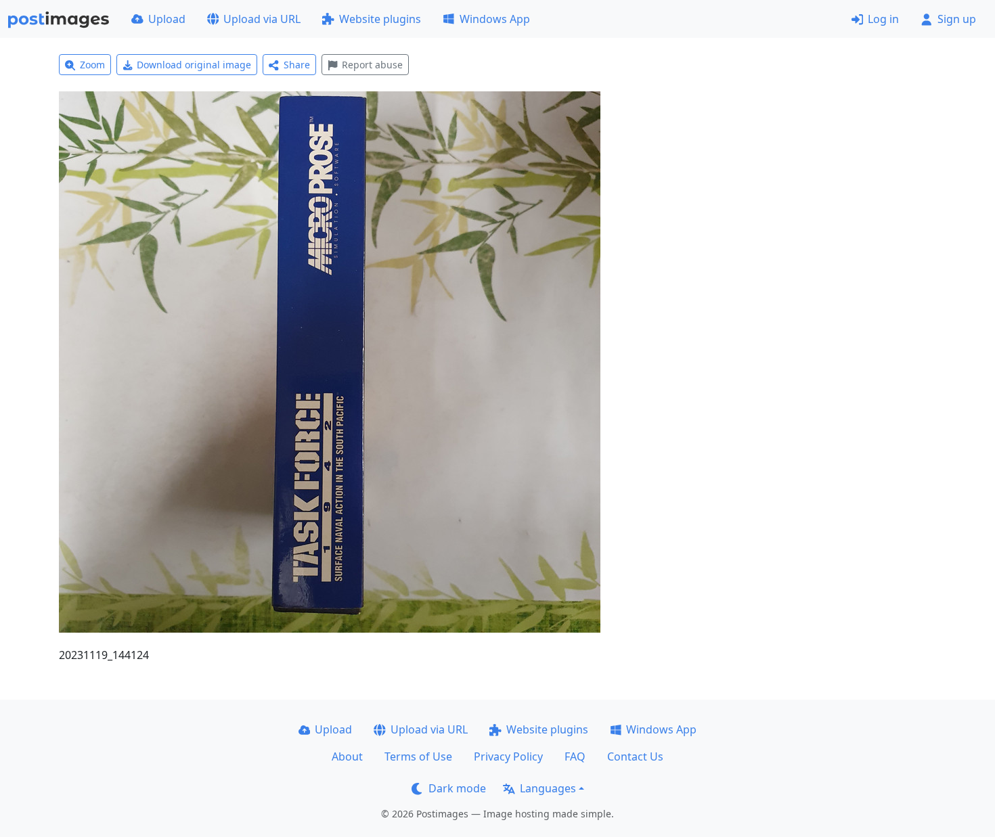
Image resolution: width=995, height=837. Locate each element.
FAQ (575, 756)
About (347, 756)
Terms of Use (418, 756)
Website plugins (380, 19)
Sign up (956, 19)
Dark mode (457, 788)
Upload (166, 19)
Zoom (92, 64)
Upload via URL (262, 19)
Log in (883, 19)
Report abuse (372, 64)
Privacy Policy (508, 756)
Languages (548, 788)
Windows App (495, 19)
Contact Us (635, 756)
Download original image (194, 64)
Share (297, 64)
